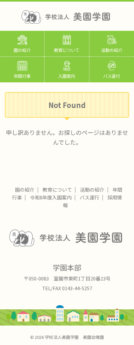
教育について (66, 50)
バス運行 (111, 76)
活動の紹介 (111, 50)
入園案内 (66, 76)
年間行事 (22, 76)
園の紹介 (22, 50)
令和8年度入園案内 (51, 197)
